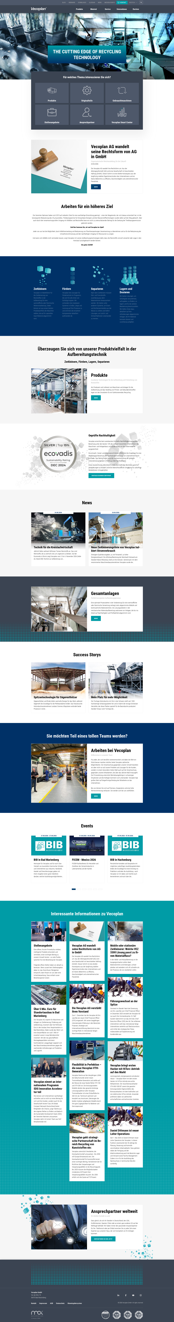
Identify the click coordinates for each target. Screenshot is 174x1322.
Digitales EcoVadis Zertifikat (101, 475)
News (100, 2)
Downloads (82, 2)
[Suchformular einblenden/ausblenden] (141, 2)
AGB (51, 1303)
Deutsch (132, 2)
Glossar (92, 2)
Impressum (43, 1303)
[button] (74, 889)
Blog (64, 2)
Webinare (72, 2)
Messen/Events (110, 2)
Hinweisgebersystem (75, 1303)
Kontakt (123, 2)
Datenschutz (60, 1303)
